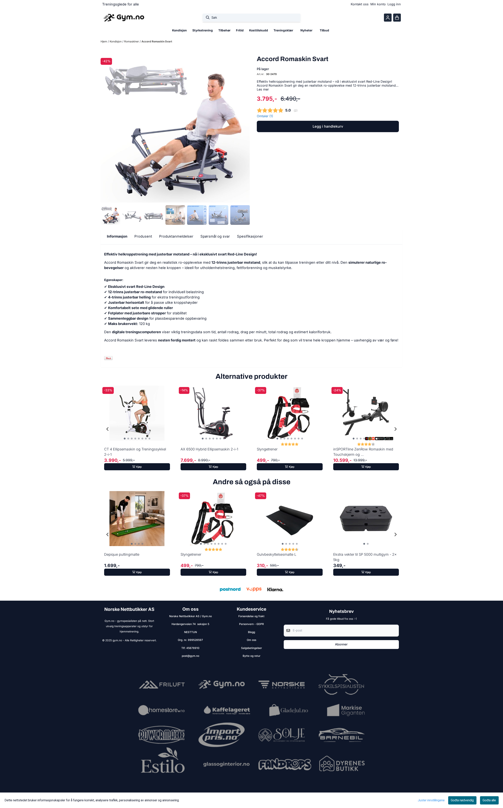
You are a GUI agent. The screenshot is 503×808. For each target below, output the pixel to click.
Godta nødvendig (462, 800)
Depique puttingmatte (121, 554)
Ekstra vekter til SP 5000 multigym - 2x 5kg (365, 557)
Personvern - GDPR (251, 624)
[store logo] (123, 17)
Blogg (251, 632)
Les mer (263, 89)
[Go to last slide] (107, 215)
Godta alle (489, 800)
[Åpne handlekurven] (397, 18)
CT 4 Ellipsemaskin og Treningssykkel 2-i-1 (135, 452)
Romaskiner (132, 41)
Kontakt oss (360, 4)
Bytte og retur (251, 655)
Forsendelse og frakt (251, 616)
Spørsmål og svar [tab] (215, 236)
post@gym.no (190, 655)
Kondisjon (116, 41)
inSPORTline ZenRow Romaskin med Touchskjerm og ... (363, 452)
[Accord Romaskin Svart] (175, 128)
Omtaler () (265, 116)
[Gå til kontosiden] (388, 18)
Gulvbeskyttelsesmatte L (276, 554)
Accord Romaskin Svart (156, 41)
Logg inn (394, 4)
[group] (137, 429)
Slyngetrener (267, 449)
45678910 (192, 648)
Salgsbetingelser (251, 648)
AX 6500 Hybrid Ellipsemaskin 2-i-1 (209, 449)
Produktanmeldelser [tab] (176, 236)
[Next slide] (242, 215)
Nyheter (306, 30)
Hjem (104, 41)
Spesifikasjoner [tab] (250, 236)
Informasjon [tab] (117, 236)
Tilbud (324, 30)
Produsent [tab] (143, 236)
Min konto (378, 4)
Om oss (251, 639)
